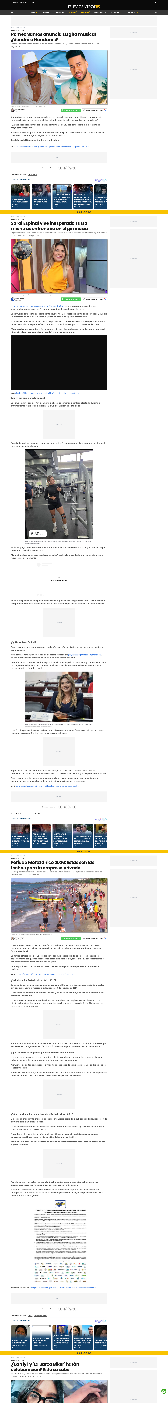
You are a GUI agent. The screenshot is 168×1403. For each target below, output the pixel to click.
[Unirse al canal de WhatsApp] (163, 1391)
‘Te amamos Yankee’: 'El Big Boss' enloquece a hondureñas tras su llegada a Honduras (52, 146)
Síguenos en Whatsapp (72, 110)
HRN (33, 2)
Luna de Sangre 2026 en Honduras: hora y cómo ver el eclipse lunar (45, 974)
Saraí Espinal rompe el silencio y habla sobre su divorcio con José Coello (47, 786)
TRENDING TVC (59, 12)
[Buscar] (156, 12)
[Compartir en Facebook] (60, 168)
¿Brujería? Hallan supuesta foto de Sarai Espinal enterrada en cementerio (47, 393)
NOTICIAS (72, 12)
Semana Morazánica (40, 1315)
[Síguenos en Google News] (74, 168)
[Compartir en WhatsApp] (65, 168)
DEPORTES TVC (24, 2)
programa (85, 655)
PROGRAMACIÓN (100, 12)
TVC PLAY (45, 12)
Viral (39, 814)
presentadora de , (38, 306)
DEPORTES (85, 12)
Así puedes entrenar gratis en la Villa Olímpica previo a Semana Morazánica (63, 1287)
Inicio (12, 27)
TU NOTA (15, 2)
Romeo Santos (32, 174)
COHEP (30, 1315)
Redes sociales (32, 814)
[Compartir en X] (70, 168)
